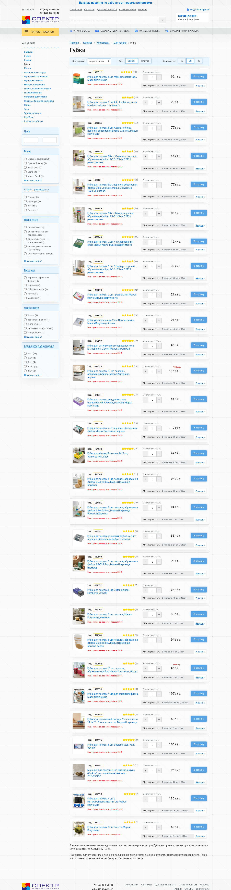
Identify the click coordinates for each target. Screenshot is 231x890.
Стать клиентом (127, 9)
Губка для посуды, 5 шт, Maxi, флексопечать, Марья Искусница (112, 78)
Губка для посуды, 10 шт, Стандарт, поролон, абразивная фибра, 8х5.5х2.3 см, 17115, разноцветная (112, 159)
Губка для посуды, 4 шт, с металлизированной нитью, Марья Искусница (106, 801)
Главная (29, 9)
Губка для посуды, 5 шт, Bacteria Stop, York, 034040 (111, 746)
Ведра (27, 56)
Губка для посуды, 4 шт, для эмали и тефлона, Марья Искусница (112, 695)
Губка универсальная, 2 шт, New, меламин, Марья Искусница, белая (110, 322)
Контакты (89, 9)
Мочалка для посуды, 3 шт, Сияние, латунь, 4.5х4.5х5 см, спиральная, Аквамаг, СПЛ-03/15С (111, 773)
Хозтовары (103, 42)
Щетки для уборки (33, 121)
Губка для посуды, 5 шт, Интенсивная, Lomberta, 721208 (108, 591)
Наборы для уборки (34, 84)
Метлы (27, 68)
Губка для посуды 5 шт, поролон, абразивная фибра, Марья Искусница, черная (112, 429)
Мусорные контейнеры (36, 76)
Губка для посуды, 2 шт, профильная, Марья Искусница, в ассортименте (111, 296)
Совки (27, 105)
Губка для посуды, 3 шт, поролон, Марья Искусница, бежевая (109, 616)
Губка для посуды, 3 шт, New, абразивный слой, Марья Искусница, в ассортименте (110, 243)
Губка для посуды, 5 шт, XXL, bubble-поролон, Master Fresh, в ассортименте (112, 104)
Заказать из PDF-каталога (184, 31)
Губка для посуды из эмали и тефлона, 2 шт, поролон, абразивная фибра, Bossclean (111, 537)
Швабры (28, 117)
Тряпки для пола (32, 113)
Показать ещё (33, 180)
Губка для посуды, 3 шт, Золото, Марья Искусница (108, 829)
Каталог (88, 42)
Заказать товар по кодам (115, 31)
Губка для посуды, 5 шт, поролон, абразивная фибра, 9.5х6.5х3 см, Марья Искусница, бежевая (112, 482)
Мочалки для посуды (35, 72)
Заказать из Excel (149, 31)
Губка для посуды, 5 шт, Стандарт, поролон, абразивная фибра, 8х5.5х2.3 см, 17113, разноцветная (111, 269)
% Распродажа (81, 31)
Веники (27, 60)
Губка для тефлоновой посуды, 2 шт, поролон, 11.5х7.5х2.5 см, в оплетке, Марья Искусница (112, 721)
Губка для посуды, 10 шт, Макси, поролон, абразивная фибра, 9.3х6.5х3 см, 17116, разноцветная (110, 216)
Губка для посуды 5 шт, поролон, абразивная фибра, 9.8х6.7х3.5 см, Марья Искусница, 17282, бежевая (112, 187)
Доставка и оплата (107, 9)
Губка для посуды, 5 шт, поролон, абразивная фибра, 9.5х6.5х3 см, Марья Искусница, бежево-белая (112, 642)
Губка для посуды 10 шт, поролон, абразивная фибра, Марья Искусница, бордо (112, 670)
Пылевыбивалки (33, 92)
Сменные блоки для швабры (39, 101)
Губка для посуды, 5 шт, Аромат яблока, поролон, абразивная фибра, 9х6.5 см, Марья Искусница (112, 130)
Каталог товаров (42, 31)
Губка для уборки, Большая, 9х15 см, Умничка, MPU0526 (107, 455)
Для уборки (120, 42)
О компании (76, 9)
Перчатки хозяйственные (37, 88)
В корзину (198, 76)
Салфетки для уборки (35, 96)
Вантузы (28, 52)
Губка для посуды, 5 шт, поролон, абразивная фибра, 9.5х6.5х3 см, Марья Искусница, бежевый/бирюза (112, 510)
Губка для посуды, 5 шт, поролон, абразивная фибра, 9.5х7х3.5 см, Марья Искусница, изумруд (112, 564)
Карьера (204, 884)
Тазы (26, 109)
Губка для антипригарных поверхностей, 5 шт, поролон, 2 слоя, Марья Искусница (110, 347)
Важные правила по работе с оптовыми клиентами (115, 2)
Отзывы (142, 9)
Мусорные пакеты (33, 80)
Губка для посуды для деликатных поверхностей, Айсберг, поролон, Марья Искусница (109, 402)
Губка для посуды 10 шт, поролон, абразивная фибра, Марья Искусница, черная (108, 374)
